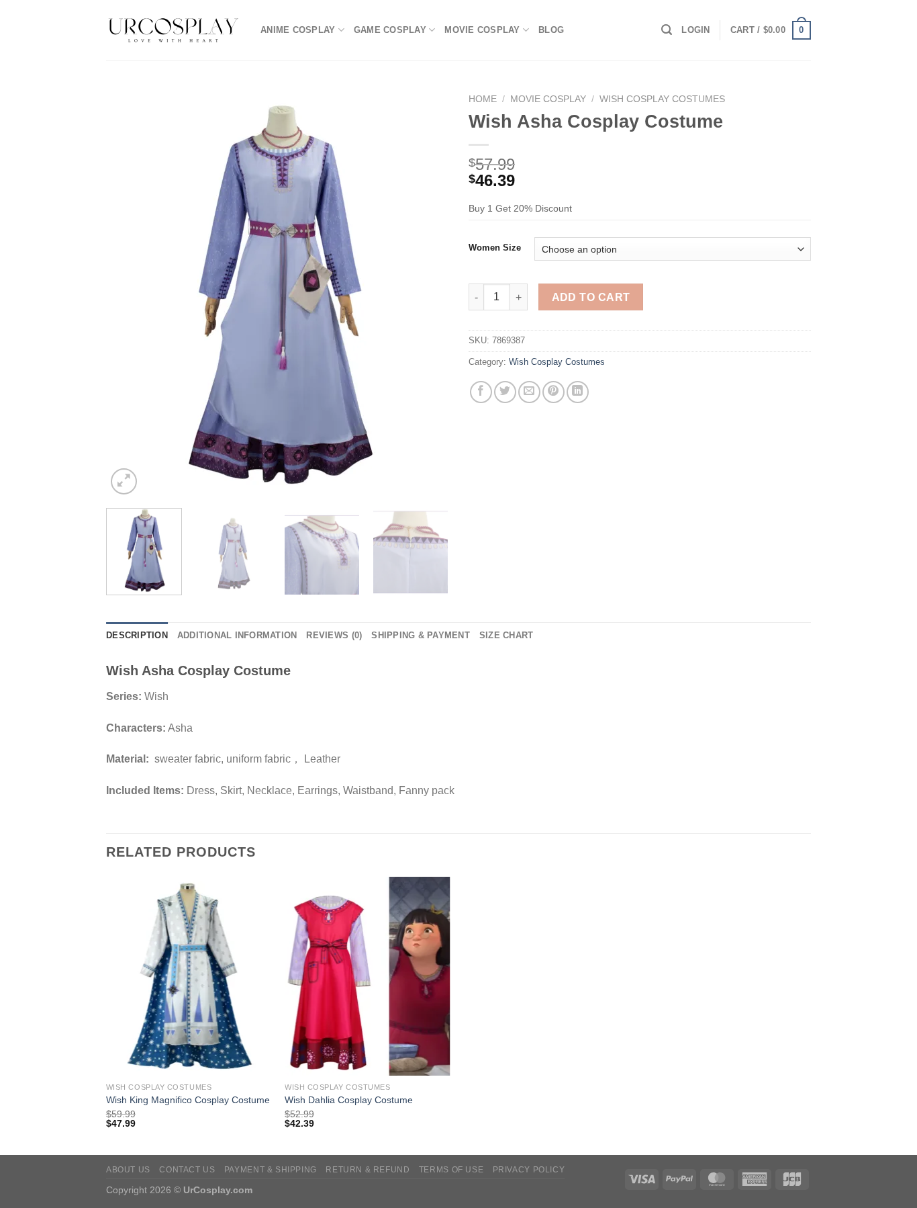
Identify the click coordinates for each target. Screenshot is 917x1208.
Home (483, 99)
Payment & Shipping (270, 1169)
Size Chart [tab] (506, 635)
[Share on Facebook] (481, 392)
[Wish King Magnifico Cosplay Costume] (189, 976)
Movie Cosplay (482, 30)
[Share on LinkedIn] (578, 392)
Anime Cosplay (297, 30)
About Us (128, 1169)
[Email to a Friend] (529, 392)
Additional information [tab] (237, 635)
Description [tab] (137, 635)
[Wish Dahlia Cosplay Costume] (367, 976)
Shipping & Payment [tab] (420, 635)
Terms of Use (451, 1169)
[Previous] (129, 292)
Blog (551, 30)
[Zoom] (124, 481)
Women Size (495, 248)
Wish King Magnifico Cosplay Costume (188, 1099)
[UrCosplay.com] (173, 30)
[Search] (666, 30)
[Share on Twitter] (505, 392)
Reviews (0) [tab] (334, 635)
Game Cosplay (390, 30)
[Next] (425, 292)
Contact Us (187, 1169)
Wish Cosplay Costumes (662, 99)
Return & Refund (367, 1169)
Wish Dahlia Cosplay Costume (349, 1099)
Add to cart (591, 297)
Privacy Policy (529, 1169)
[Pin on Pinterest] (553, 392)
